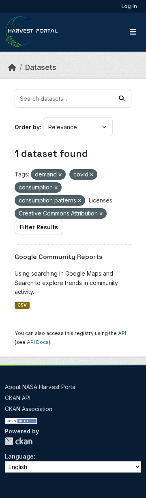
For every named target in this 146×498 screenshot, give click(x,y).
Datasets (40, 67)
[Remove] (60, 175)
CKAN (18, 441)
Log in (129, 6)
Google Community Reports (59, 256)
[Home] (12, 67)
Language (19, 456)
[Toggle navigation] (133, 32)
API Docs (38, 342)
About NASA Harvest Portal (41, 386)
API (122, 333)
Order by (27, 127)
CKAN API (17, 397)
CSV (22, 305)
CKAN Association (28, 408)
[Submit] (121, 98)
